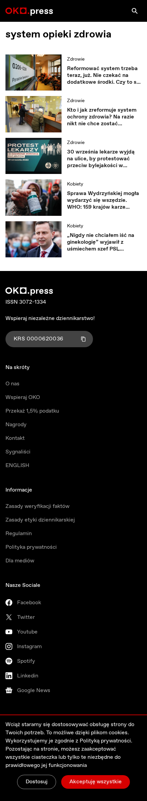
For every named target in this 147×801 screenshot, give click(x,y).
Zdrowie (75, 59)
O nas (12, 383)
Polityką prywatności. (106, 740)
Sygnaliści (17, 451)
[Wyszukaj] (135, 11)
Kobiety (75, 184)
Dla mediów (19, 560)
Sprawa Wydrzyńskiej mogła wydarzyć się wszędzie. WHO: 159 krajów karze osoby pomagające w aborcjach (103, 200)
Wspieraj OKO (22, 397)
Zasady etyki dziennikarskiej (40, 520)
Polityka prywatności (31, 547)
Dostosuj (37, 781)
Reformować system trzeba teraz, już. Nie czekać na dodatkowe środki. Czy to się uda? (104, 75)
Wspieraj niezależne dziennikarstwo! (50, 318)
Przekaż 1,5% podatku (32, 411)
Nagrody (16, 424)
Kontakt (15, 438)
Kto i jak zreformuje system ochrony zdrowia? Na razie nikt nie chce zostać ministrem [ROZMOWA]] (101, 117)
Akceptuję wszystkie (95, 781)
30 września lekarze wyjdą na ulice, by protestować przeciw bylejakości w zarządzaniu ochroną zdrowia (104, 159)
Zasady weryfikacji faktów (37, 506)
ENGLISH (17, 465)
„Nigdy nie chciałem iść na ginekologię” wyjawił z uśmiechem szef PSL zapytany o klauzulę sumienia (104, 242)
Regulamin (18, 533)
